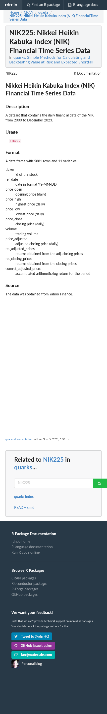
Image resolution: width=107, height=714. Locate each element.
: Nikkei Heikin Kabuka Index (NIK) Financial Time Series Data (53, 17)
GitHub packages (24, 595)
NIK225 (53, 460)
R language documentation (32, 547)
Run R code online (25, 552)
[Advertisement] (53, 352)
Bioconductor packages (29, 584)
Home (14, 12)
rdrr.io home (20, 541)
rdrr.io (11, 5)
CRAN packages (23, 578)
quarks (23, 468)
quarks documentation (18, 439)
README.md (24, 508)
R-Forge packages (24, 589)
